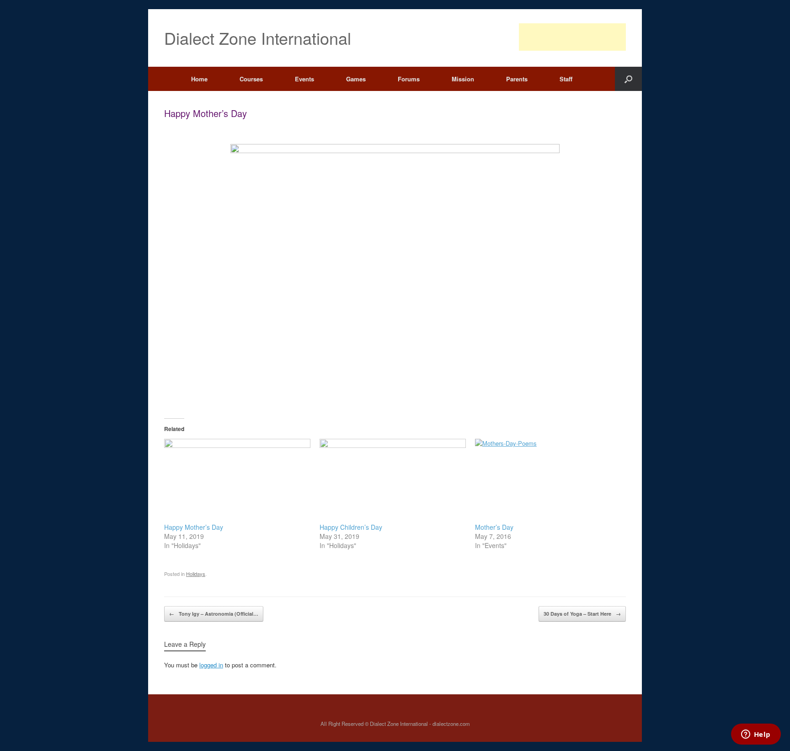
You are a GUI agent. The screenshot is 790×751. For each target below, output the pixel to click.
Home (199, 79)
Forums (409, 79)
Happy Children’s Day (351, 527)
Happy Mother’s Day (193, 527)
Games (356, 79)
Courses (251, 79)
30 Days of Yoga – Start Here (582, 613)
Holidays (195, 573)
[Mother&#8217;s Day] (548, 480)
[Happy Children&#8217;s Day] (393, 480)
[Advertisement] (572, 37)
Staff (566, 79)
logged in (211, 664)
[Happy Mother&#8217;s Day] (237, 480)
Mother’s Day (494, 527)
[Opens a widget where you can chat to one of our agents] (756, 735)
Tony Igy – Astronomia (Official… (213, 613)
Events (304, 79)
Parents (517, 79)
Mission (463, 79)
